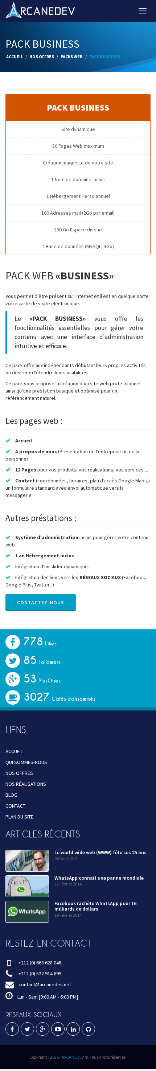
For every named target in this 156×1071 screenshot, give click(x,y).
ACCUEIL (14, 56)
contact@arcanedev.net (45, 984)
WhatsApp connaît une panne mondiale (99, 878)
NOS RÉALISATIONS (25, 784)
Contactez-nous (40, 602)
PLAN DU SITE (19, 816)
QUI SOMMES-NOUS (26, 762)
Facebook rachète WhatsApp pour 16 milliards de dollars (95, 906)
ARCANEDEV (73, 1057)
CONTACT (15, 806)
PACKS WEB (72, 56)
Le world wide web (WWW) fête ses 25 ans (100, 852)
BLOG (11, 795)
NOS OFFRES (41, 56)
